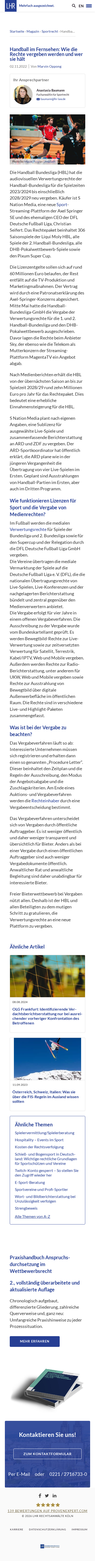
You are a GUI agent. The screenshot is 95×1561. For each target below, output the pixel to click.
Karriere (16, 1529)
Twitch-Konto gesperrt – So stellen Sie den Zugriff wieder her (46, 1172)
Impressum (79, 1529)
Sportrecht (50, 31)
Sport (62, 204)
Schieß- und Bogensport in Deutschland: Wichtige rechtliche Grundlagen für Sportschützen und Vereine (46, 1159)
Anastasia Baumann (51, 90)
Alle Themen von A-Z (32, 1216)
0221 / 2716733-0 (68, 1474)
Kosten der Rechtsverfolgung (39, 1146)
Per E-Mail (19, 1474)
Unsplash (49, 161)
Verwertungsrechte (28, 529)
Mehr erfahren (34, 1341)
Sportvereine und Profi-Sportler (41, 1189)
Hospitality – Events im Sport (39, 1139)
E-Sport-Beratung (30, 1182)
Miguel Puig (31, 161)
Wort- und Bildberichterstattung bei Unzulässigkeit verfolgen (45, 1198)
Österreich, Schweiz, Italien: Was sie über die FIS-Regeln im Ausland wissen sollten (45, 1096)
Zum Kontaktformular (47, 1454)
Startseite (17, 31)
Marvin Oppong (49, 66)
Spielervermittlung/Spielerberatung (44, 1132)
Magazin (33, 31)
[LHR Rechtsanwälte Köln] (11, 6)
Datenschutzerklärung (47, 1529)
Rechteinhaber (45, 800)
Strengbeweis (26, 1208)
